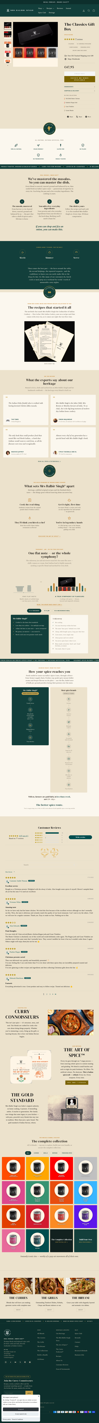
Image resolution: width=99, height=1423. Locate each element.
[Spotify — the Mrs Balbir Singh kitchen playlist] (30, 1362)
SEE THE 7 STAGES (76, 1082)
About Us (59, 1360)
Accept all (21, 1409)
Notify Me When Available (80, 79)
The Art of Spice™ (62, 1345)
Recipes (50, 8)
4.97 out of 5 (23, 836)
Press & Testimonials (63, 1369)
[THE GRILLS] (49, 1286)
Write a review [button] (80, 837)
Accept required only (21, 1414)
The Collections (42, 1351)
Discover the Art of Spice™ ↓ (49, 536)
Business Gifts (79, 1355)
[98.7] (45, 852)
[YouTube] (15, 1362)
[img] (10, 878)
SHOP (18, 1310)
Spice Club (42, 13)
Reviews (60, 8)
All (28, 1153)
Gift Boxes (40, 1359)
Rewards (77, 1338)
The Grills (40, 1342)
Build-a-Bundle (42, 1355)
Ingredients (68, 87)
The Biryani (41, 1346)
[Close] (38, 1396)
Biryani (54, 1153)
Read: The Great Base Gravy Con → (49, 604)
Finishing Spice (67, 1153)
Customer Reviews (62, 1365)
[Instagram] (6, 1362)
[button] (69, 39)
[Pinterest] (25, 1362)
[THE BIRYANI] (80, 1286)
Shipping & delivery (71, 91)
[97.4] (54, 852)
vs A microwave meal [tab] (62, 610)
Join (29, 1393)
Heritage (52, 13)
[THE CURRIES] (18, 1286)
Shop (40, 8)
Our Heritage (60, 1333)
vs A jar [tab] (47, 610)
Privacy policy (7, 1419)
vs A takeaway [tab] (34, 610)
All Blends (40, 1333)
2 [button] (46, 994)
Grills (45, 1153)
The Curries (41, 1338)
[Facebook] (10, 1362)
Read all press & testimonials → (49, 461)
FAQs (76, 1346)
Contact (77, 1342)
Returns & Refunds (81, 1351)
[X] (20, 1362)
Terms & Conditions (17, 1419)
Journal (68, 8)
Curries (36, 1153)
